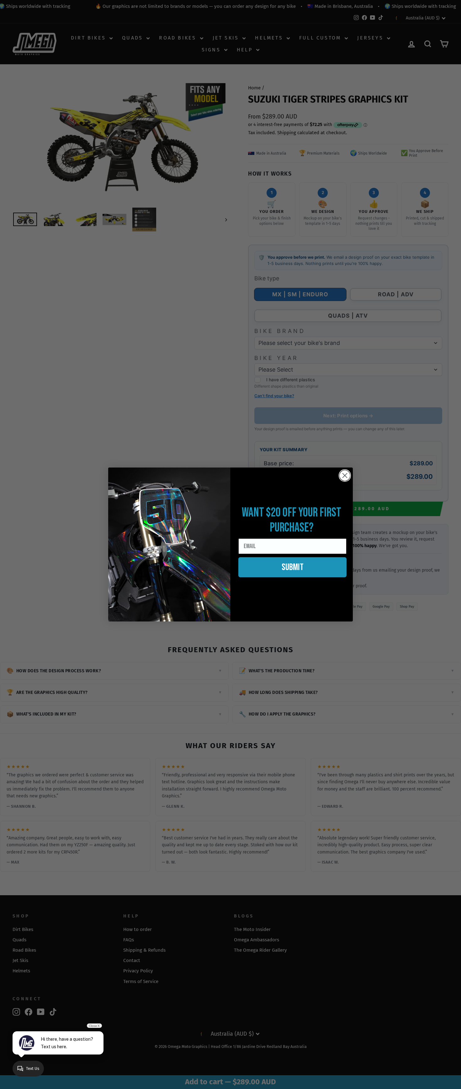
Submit (293, 567)
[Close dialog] (344, 475)
